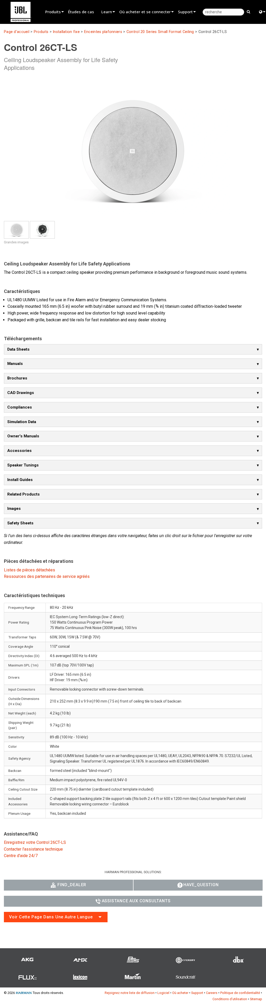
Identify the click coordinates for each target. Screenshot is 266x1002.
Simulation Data (21, 421)
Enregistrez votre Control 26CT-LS (35, 842)
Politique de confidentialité (240, 993)
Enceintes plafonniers (103, 32)
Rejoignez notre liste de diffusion (130, 993)
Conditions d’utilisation (229, 999)
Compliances (19, 407)
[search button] (248, 11)
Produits (53, 11)
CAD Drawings (20, 392)
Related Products (23, 494)
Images (14, 508)
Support (185, 11)
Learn (106, 11)
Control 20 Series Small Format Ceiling (160, 32)
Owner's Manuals (23, 436)
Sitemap (256, 999)
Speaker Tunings (23, 465)
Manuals (15, 363)
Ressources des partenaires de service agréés (47, 576)
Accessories (19, 450)
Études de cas (81, 11)
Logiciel (163, 993)
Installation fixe (66, 32)
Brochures (17, 378)
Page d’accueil (16, 32)
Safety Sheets (20, 523)
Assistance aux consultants (136, 900)
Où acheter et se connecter (145, 11)
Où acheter (180, 993)
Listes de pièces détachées (29, 569)
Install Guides (20, 479)
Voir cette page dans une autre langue (51, 916)
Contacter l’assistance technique (33, 849)
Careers (211, 993)
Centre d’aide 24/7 (21, 855)
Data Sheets (18, 349)
